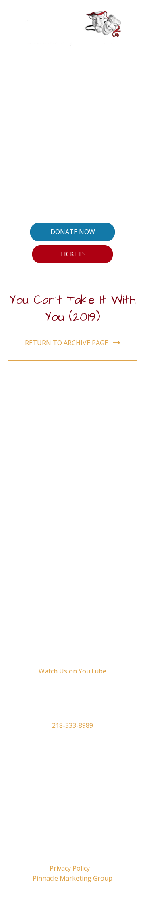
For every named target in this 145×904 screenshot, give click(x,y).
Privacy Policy (70, 868)
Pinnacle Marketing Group (72, 878)
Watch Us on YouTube (72, 671)
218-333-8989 (72, 725)
